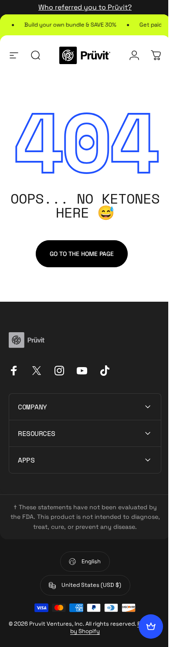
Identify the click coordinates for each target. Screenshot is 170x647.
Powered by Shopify (95, 631)
